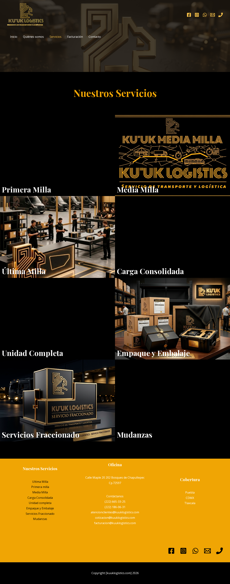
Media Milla (40, 492)
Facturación (75, 37)
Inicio (13, 37)
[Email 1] (212, 15)
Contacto (95, 37)
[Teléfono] (220, 15)
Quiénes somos (33, 37)
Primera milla (40, 487)
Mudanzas (40, 519)
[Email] (207, 550)
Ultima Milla (40, 482)
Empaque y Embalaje (40, 508)
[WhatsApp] (205, 15)
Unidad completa (40, 503)
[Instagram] (197, 15)
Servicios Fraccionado (40, 514)
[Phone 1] (219, 550)
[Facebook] (189, 15)
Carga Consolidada (40, 498)
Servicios (55, 37)
